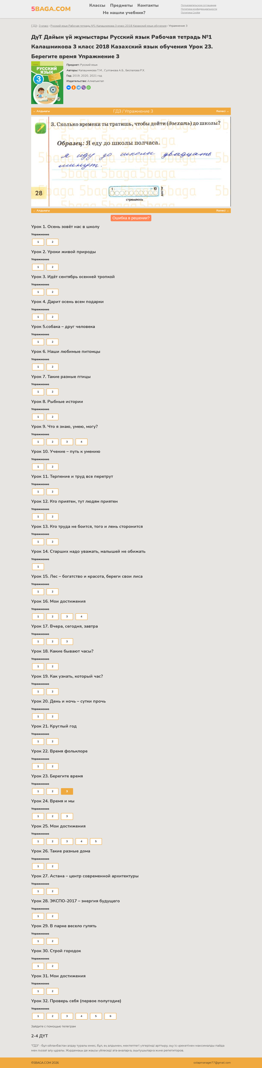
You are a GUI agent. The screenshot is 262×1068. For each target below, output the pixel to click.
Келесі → (222, 111)
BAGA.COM (51, 9)
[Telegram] (78, 87)
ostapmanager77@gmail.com (212, 1063)
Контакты (148, 5)
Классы (97, 5)
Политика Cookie (190, 12)
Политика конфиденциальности (199, 9)
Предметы (121, 5)
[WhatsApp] (88, 87)
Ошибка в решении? (131, 218)
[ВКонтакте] (68, 87)
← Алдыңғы (41, 111)
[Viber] (83, 87)
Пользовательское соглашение (198, 5)
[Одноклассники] (73, 87)
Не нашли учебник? (124, 12)
